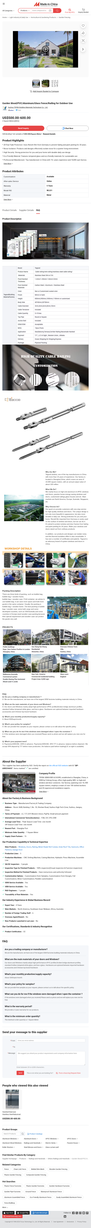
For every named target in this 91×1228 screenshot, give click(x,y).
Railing (34, 847)
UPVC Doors (71, 1139)
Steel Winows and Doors (33, 1147)
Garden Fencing (64, 17)
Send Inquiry (23, 128)
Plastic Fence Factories (12, 1186)
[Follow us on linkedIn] (65, 1216)
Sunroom (75, 847)
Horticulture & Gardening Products (43, 17)
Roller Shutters (7, 1147)
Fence (6, 1169)
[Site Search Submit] (57, 10)
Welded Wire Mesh (37, 1169)
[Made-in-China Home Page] (45, 4)
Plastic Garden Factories (35, 1186)
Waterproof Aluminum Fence (51, 1191)
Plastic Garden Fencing (12, 1175)
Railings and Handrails (32, 1143)
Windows (22, 847)
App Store (8, 1213)
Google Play (22, 1213)
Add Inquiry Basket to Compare (46, 91)
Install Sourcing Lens (13, 1216)
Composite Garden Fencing (36, 1175)
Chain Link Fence (20, 1169)
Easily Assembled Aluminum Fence (69, 1197)
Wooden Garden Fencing (58, 1169)
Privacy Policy (81, 1222)
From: (13, 1040)
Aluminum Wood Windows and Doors (16, 1143)
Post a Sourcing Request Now (68, 1073)
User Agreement (58, 1222)
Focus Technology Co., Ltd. (29, 1222)
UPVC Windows (51, 1139)
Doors (28, 847)
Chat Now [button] (69, 128)
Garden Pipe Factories (12, 1191)
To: (14, 1047)
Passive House (72, 1143)
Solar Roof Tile (65, 847)
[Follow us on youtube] (83, 1213)
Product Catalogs (35, 1134)
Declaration (70, 1222)
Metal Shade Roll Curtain (48, 847)
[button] (3, 3)
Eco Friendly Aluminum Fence (40, 1197)
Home (4, 17)
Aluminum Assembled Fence (14, 1197)
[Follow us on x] (77, 1213)
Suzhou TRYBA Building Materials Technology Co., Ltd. (28, 107)
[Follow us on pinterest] (87, 1213)
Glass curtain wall (52, 1147)
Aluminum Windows (9, 1139)
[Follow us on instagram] (80, 1213)
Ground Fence (30, 1191)
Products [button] (24, 10)
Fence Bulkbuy (9, 1203)
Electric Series (51, 1143)
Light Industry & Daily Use (18, 17)
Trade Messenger (39, 1213)
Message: (11, 1053)
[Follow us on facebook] (73, 1213)
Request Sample (49, 134)
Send (20, 1073)
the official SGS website (58, 765)
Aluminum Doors (30, 1139)
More (4, 1207)
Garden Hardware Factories (59, 1186)
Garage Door (18, 849)
